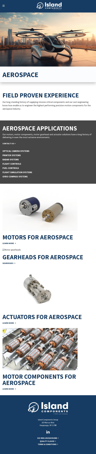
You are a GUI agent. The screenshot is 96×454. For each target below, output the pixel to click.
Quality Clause (47, 441)
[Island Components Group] (49, 6)
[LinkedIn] (48, 432)
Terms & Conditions (47, 444)
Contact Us (8, 143)
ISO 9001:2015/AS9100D (47, 438)
